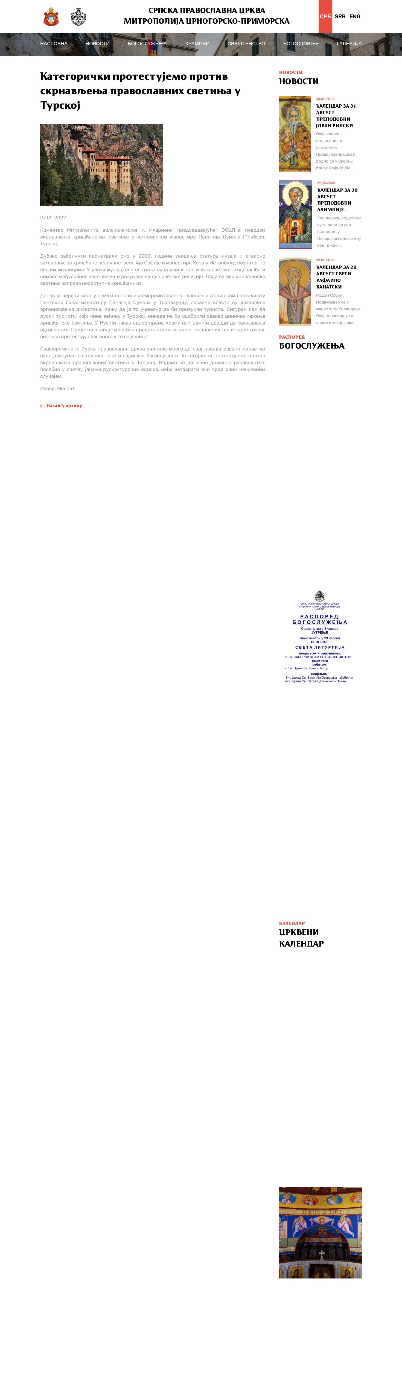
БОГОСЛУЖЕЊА (147, 43)
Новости (98, 43)
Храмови (197, 43)
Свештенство (246, 43)
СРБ (325, 16)
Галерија (349, 43)
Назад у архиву (64, 406)
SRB (340, 16)
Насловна (54, 43)
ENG (354, 16)
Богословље (301, 43)
